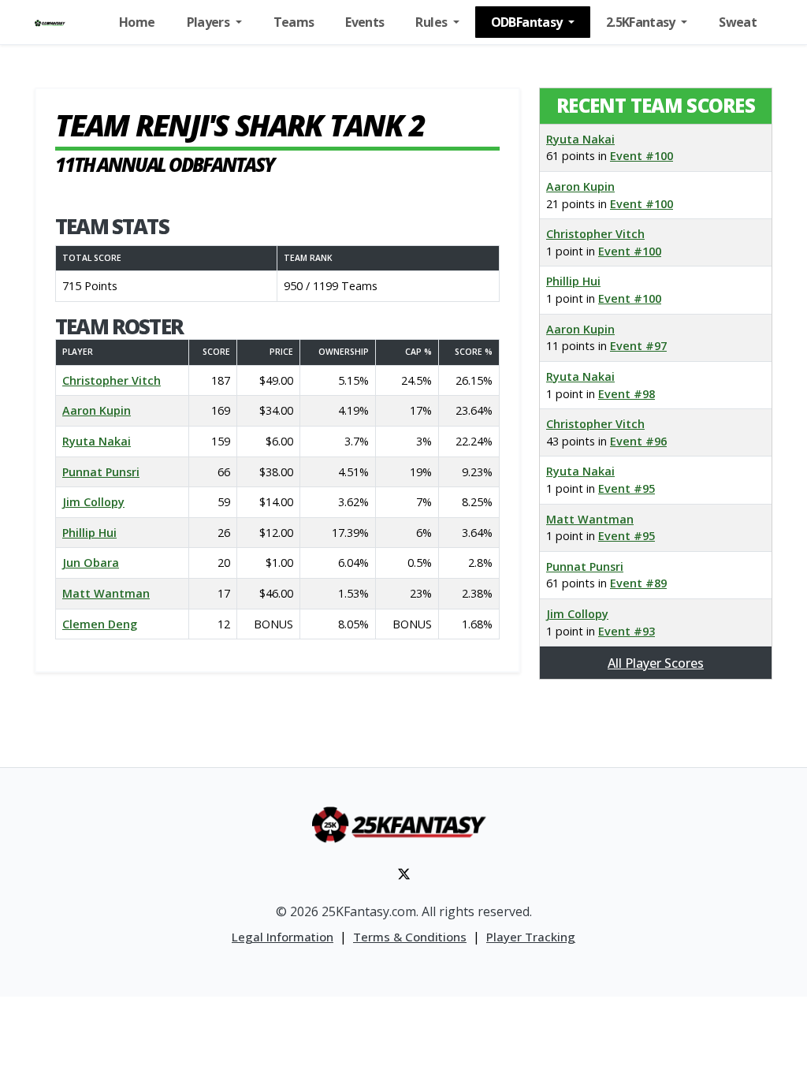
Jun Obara (90, 562)
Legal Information (282, 937)
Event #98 (626, 393)
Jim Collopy (93, 501)
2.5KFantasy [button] (642, 22)
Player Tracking (530, 937)
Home (136, 22)
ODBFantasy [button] (528, 22)
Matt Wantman (106, 593)
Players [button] (209, 22)
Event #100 (641, 155)
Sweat (738, 22)
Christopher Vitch (111, 380)
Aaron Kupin (96, 410)
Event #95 (626, 488)
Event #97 (638, 345)
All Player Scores (656, 663)
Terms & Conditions (410, 937)
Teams (293, 22)
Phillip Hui (89, 532)
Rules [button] (432, 22)
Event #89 (638, 583)
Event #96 (638, 441)
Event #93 (626, 631)
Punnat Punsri (100, 471)
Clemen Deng (99, 624)
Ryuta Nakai (96, 441)
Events (364, 22)
